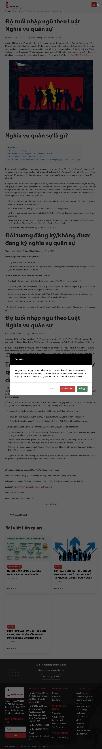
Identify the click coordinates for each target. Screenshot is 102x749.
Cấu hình (52, 389)
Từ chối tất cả (67, 389)
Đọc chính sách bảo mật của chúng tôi (68, 377)
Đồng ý (82, 389)
